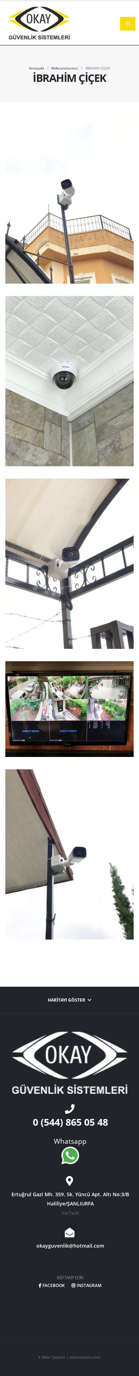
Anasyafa (36, 68)
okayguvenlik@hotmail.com (70, 1245)
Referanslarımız (64, 68)
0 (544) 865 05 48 (70, 1122)
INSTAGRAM (89, 1285)
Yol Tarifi (70, 1213)
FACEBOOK (53, 1285)
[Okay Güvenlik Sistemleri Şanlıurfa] (39, 22)
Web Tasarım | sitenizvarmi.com (71, 1357)
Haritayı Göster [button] (67, 1000)
